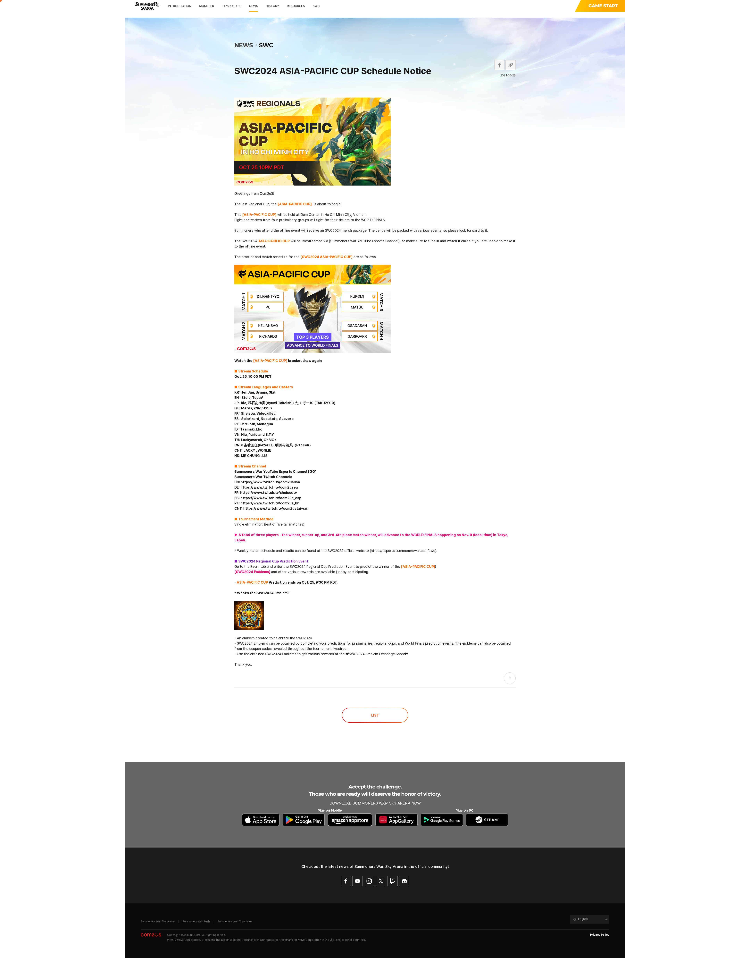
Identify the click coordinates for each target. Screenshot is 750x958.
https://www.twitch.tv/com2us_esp (270, 498)
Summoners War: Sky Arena (158, 921)
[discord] (404, 881)
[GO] (312, 471)
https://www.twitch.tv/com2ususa (270, 482)
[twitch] (392, 881)
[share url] (510, 65)
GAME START (603, 5)
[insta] (369, 881)
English (583, 919)
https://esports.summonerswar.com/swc (403, 551)
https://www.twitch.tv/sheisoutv (268, 493)
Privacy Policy (599, 934)
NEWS (243, 45)
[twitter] (381, 881)
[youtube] (357, 881)
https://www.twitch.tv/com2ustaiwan (275, 508)
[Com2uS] (151, 935)
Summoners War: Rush (196, 921)
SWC (266, 45)
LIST (375, 715)
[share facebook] (499, 65)
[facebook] (346, 881)
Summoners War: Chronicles (235, 921)
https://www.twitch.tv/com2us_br (269, 503)
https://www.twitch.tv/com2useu (269, 487)
